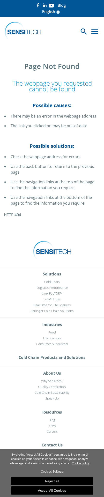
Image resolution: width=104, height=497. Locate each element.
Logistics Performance (52, 287)
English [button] (51, 11)
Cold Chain (52, 282)
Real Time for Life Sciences (52, 305)
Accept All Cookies (52, 490)
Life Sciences (52, 338)
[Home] (23, 31)
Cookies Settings (52, 471)
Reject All (52, 481)
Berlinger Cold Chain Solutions (52, 311)
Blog (52, 420)
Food (52, 332)
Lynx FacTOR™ (52, 293)
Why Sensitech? (52, 381)
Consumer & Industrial (52, 344)
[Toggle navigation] (94, 31)
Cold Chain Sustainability (52, 392)
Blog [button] (62, 5)
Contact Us (52, 445)
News (52, 425)
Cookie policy (80, 463)
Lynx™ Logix (52, 299)
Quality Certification (52, 387)
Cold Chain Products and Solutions (52, 357)
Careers (52, 431)
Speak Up (52, 398)
